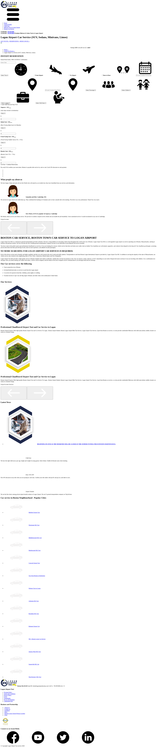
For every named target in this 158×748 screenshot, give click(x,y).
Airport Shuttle (8, 24)
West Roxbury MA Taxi (35, 677)
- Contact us (7, 709)
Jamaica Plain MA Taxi (35, 651)
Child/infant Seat (8, 701)
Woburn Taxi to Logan (34, 588)
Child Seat (6, 26)
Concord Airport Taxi (34, 563)
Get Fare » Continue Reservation (9, 164)
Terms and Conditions (9, 694)
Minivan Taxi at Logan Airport (12, 27)
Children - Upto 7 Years (15, 76)
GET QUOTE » (5, 41)
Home (5, 23)
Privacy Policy (8, 695)
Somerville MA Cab (34, 664)
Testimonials (7, 698)
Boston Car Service (9, 29)
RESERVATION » (15, 41)
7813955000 (10, 31)
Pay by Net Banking (9, 699)
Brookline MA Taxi (34, 613)
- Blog (5, 712)
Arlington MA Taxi (34, 601)
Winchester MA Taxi (34, 525)
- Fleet (5, 715)
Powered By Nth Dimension (32, 746)
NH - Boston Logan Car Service (37, 639)
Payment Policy (8, 692)
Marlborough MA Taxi (34, 550)
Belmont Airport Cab (34, 626)
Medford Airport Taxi (34, 512)
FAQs (5, 696)
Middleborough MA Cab (35, 537)
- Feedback (7, 710)
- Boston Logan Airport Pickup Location (14, 713)
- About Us (7, 707)
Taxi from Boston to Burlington (37, 575)
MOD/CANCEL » (25, 41)
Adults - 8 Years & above (6, 76)
